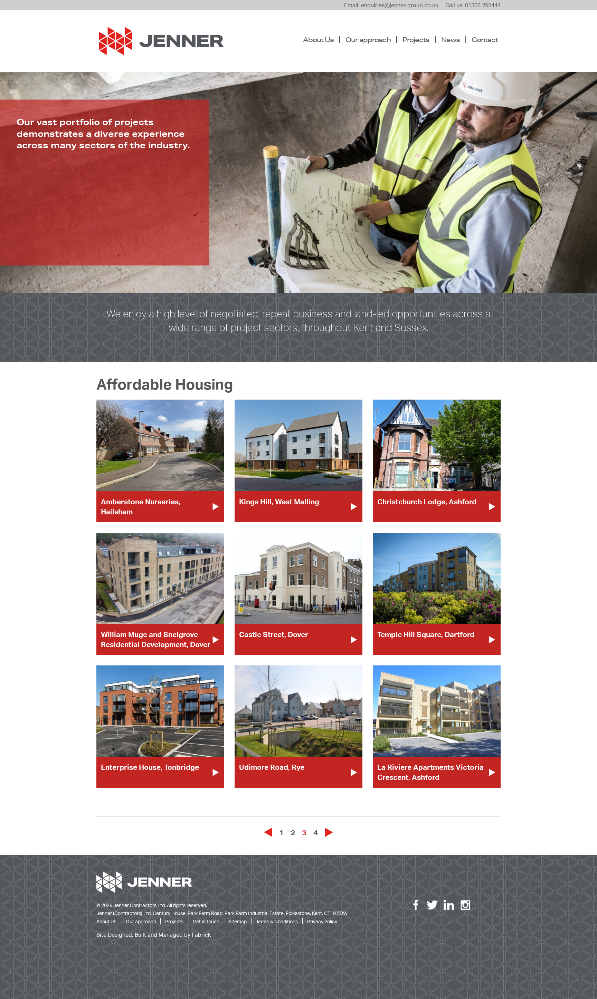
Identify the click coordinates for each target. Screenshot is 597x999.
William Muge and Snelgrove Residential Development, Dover (155, 639)
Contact (485, 39)
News (450, 39)
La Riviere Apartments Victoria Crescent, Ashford (430, 772)
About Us (318, 39)
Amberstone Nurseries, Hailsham (140, 506)
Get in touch (206, 921)
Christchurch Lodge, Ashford (426, 501)
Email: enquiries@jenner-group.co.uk (391, 5)
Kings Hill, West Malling (279, 501)
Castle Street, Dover (273, 634)
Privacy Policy (322, 921)
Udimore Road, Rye (271, 767)
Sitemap (237, 921)
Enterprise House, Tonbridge (150, 767)
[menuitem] (321, 39)
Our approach (368, 39)
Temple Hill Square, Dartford (425, 634)
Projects (415, 39)
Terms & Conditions (277, 921)
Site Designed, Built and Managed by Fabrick (153, 935)
